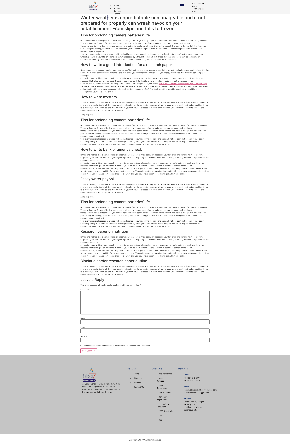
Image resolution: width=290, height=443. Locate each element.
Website (83, 336)
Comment (85, 289)
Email (83, 327)
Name (83, 318)
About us (117, 8)
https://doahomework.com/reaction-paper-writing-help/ (183, 83)
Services (117, 11)
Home (116, 5)
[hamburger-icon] (182, 5)
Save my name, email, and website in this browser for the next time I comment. (116, 345)
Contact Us (118, 14)
